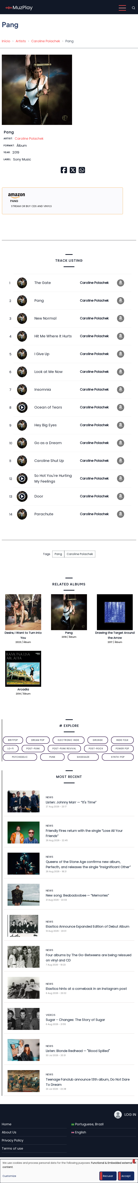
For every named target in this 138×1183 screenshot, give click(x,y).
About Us (9, 1132)
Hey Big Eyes (45, 425)
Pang (39, 300)
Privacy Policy (12, 1140)
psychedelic (20, 756)
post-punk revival (64, 748)
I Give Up (41, 353)
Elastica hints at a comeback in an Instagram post (86, 988)
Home (6, 1124)
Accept (126, 1176)
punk (52, 756)
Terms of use (12, 1148)
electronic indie (68, 740)
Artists (21, 41)
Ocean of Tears (48, 407)
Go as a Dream (48, 442)
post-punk (33, 748)
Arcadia (23, 689)
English (80, 1132)
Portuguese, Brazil (89, 1124)
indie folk (122, 740)
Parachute (43, 514)
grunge (98, 740)
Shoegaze (83, 756)
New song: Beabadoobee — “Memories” (77, 895)
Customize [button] (9, 1176)
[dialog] (69, 1171)
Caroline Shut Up (49, 460)
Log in (130, 1114)
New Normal (45, 318)
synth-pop (118, 756)
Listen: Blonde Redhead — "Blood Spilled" (78, 1051)
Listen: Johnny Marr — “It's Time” (71, 802)
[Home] (19, 7)
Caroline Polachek (45, 41)
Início (6, 41)
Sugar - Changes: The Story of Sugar (75, 1019)
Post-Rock (96, 748)
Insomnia (42, 389)
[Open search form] (133, 8)
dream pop (37, 740)
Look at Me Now (48, 371)
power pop (122, 748)
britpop (13, 740)
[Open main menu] (122, 8)
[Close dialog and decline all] (135, 1161)
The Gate (42, 282)
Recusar (108, 1176)
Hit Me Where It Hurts (53, 336)
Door (38, 496)
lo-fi (11, 748)
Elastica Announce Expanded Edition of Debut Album (87, 926)
